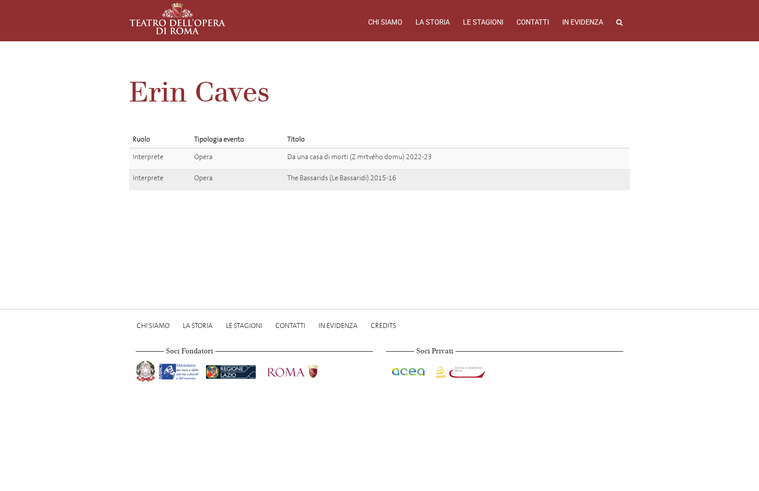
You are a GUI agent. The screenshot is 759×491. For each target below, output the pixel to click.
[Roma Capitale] (304, 370)
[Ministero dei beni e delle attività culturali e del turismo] (180, 370)
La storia (433, 22)
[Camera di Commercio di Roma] (459, 370)
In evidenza (582, 22)
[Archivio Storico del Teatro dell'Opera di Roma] (177, 18)
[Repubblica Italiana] (146, 370)
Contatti (533, 22)
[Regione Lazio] (231, 370)
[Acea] (409, 370)
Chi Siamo (385, 22)
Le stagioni (483, 22)
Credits (383, 325)
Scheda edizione (580, 158)
